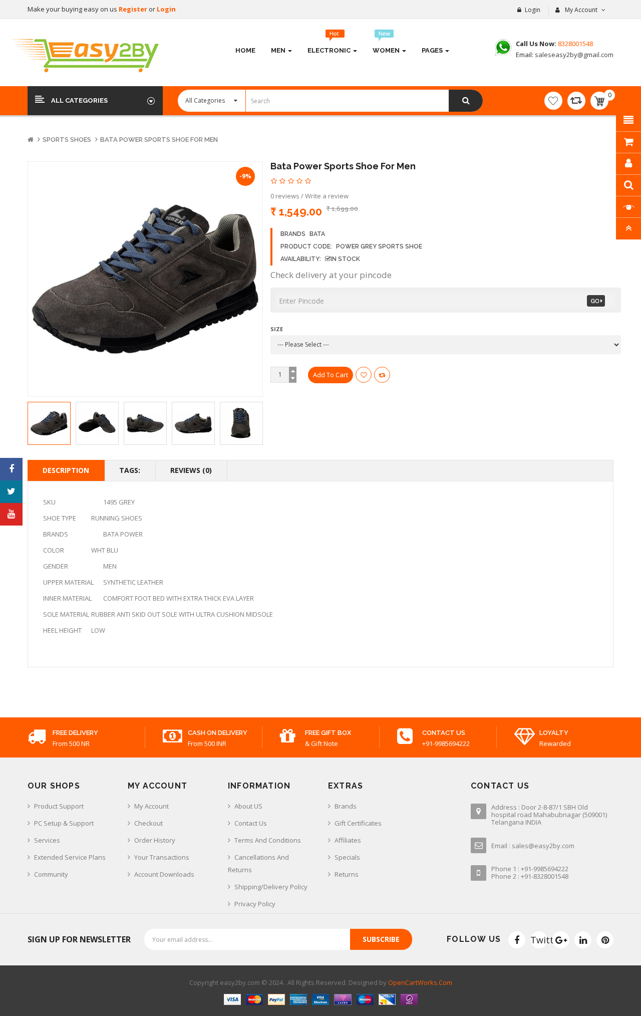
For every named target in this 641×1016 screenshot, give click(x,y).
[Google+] (560, 939)
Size (276, 329)
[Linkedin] (582, 939)
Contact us (250, 823)
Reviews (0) (191, 470)
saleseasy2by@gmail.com (573, 54)
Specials (347, 857)
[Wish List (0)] (553, 101)
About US (248, 806)
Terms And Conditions (267, 840)
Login (166, 9)
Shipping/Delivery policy (270, 886)
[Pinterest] (604, 939)
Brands (346, 806)
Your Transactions (161, 857)
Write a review (327, 195)
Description (66, 470)
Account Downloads (164, 874)
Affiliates (348, 840)
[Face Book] (516, 939)
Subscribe (381, 939)
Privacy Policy (254, 903)
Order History (154, 840)
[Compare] (576, 101)
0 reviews (284, 195)
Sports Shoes (67, 139)
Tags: (129, 470)
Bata (317, 233)
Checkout (148, 823)
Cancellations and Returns (258, 863)
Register (134, 9)
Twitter (538, 940)
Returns (347, 874)
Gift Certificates (358, 823)
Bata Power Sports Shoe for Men (159, 139)
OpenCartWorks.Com (420, 982)
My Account (151, 806)
